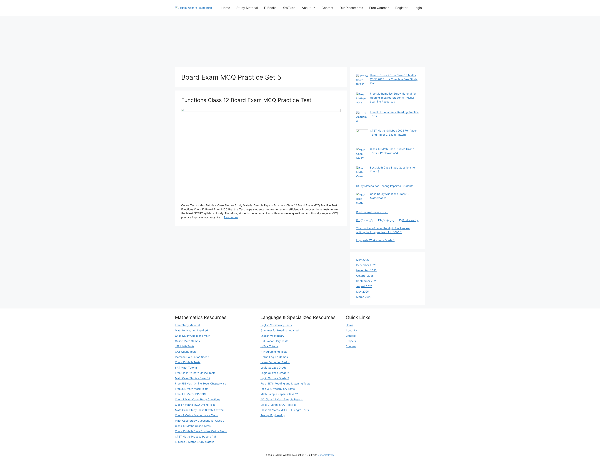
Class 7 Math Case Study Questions (197, 399)
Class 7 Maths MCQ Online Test (195, 404)
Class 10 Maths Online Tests (193, 426)
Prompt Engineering (272, 415)
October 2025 (365, 275)
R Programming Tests (273, 351)
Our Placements (351, 8)
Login (418, 8)
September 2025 (366, 281)
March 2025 (363, 297)
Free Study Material (187, 325)
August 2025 (364, 286)
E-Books (270, 8)
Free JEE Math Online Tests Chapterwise (200, 383)
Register (401, 8)
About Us (352, 330)
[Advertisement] (300, 40)
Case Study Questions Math (192, 335)
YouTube (289, 8)
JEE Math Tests (184, 346)
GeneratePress (326, 454)
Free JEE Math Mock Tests (191, 388)
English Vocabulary (272, 335)
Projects (351, 341)
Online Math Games (187, 341)
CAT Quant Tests (185, 351)
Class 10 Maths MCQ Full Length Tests (284, 410)
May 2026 (362, 259)
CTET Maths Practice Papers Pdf (195, 436)
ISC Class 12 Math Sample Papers (281, 399)
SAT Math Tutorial (186, 367)
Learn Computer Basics (275, 362)
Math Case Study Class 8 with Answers (200, 410)
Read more (231, 217)
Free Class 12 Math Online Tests (195, 372)
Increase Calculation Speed (192, 357)
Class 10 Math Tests (187, 362)
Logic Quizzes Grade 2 (274, 372)
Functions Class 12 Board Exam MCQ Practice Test (246, 100)
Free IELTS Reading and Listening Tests (285, 383)
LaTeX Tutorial (269, 346)
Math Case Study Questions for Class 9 (200, 420)
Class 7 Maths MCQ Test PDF (279, 404)
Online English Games (274, 357)
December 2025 (366, 265)
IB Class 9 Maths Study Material (195, 441)
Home (225, 8)
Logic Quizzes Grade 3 (274, 378)
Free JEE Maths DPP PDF (191, 394)
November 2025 (366, 270)
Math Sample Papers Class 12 (279, 394)
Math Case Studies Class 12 (192, 378)
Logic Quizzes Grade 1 (274, 367)
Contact (327, 8)
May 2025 (362, 291)
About (306, 8)
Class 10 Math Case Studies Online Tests (201, 431)
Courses (351, 346)
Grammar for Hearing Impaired (279, 330)
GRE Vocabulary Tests (274, 341)
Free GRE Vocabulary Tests (277, 388)
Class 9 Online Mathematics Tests (196, 415)
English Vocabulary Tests (276, 325)
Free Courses (379, 8)
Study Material (247, 8)
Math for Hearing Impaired (191, 330)
